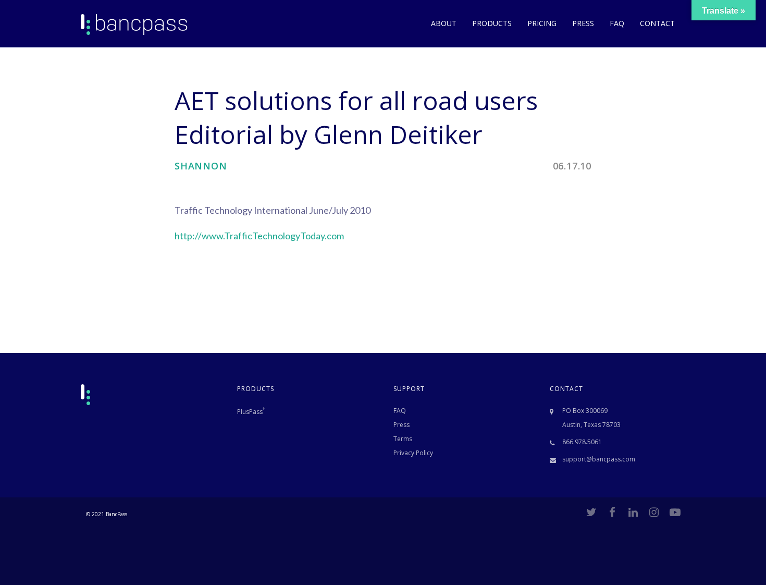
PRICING (542, 23)
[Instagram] (654, 512)
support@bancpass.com (598, 459)
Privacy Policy (413, 452)
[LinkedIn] (633, 512)
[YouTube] (674, 512)
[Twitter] (591, 512)
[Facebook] (612, 512)
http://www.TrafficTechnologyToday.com (259, 235)
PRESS (583, 23)
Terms (402, 438)
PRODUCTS (492, 23)
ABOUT (443, 23)
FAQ (617, 23)
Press (401, 424)
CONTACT (657, 23)
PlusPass (251, 411)
